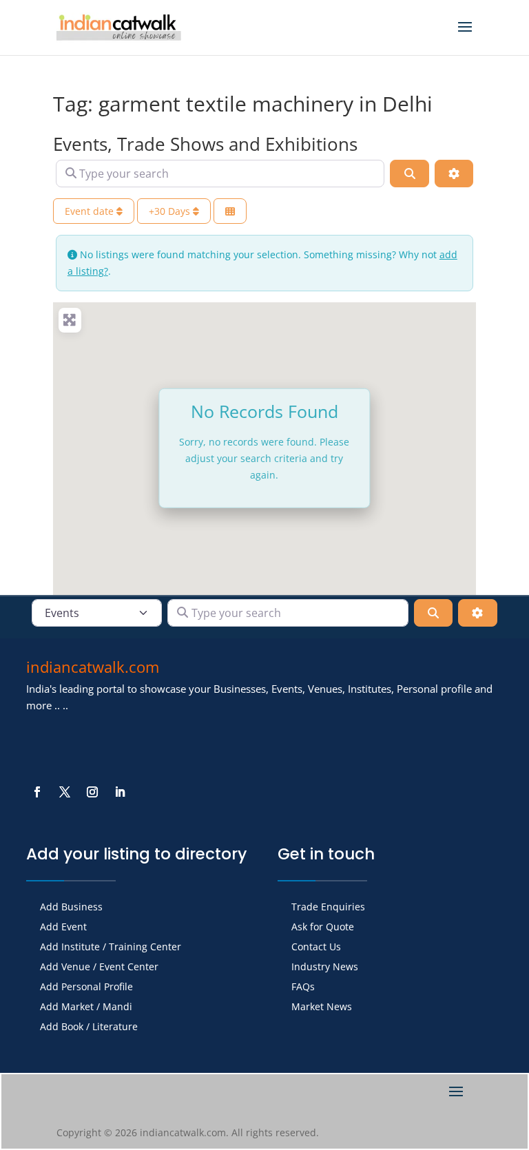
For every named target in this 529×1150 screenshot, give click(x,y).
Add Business (71, 907)
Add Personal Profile (86, 987)
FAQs (303, 987)
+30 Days (171, 211)
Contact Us (316, 947)
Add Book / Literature (89, 1027)
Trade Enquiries (328, 907)
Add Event (63, 927)
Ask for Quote (322, 927)
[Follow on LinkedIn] (120, 792)
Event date (90, 211)
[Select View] (230, 211)
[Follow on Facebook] (37, 792)
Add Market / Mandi (86, 1007)
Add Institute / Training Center (110, 947)
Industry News (324, 967)
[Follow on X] (65, 792)
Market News (321, 1007)
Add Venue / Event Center (99, 967)
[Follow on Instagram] (92, 792)
